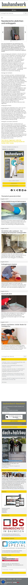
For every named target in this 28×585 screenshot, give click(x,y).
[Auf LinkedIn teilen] (19, 190)
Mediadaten (5, 509)
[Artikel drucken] (25, 190)
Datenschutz (19, 579)
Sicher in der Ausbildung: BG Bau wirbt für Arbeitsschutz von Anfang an (13, 363)
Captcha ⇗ (19, 418)
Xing (12, 488)
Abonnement (14, 183)
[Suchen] (25, 13)
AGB (14, 579)
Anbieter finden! (14, 572)
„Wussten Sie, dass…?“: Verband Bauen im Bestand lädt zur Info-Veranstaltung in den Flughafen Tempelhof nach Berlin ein (13, 370)
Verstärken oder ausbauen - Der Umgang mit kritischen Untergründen (13, 231)
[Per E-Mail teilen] (22, 190)
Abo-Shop (4, 511)
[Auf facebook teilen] (11, 190)
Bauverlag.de (4, 583)
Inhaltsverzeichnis (14, 185)
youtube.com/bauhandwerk (8, 480)
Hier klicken (15, 417)
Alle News (4, 382)
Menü (14, 10)
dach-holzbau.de (16, 483)
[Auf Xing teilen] (17, 190)
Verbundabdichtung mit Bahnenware (13, 201)
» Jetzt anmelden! (14, 421)
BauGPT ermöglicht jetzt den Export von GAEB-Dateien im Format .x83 (13, 379)
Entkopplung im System (9, 264)
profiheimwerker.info (13, 487)
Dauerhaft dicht (6, 294)
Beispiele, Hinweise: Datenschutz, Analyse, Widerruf (12, 423)
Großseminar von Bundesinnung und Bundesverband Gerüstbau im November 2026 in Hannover (13, 375)
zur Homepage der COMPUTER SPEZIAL (11, 552)
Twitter (15, 488)
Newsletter (3, 579)
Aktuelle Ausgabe (6, 508)
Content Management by (6, 582)
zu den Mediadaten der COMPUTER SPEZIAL (12, 550)
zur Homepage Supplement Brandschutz (11, 535)
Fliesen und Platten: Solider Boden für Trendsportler (13, 325)
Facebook (22, 488)
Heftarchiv (4, 512)
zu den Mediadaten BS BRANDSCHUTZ (11, 534)
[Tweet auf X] (14, 190)
